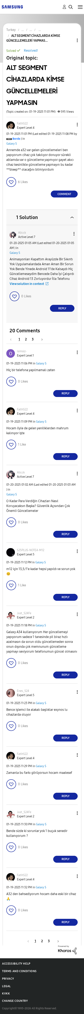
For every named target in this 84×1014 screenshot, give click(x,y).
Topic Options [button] (70, 40)
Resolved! (31, 50)
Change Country (15, 1001)
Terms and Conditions (19, 971)
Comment (64, 194)
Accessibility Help (16, 963)
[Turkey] (12, 7)
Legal (6, 986)
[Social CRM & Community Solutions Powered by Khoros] (67, 950)
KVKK (6, 993)
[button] (70, 124)
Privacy (8, 978)
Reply (62, 308)
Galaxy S (11, 143)
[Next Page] (40, 339)
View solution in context (27, 284)
